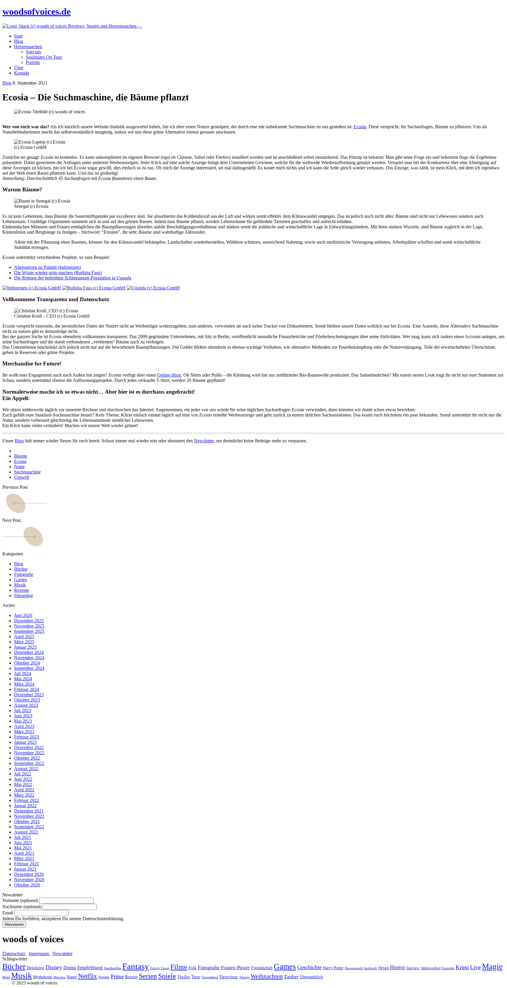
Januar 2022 (25, 805)
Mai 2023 (23, 721)
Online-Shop (169, 374)
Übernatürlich (311, 977)
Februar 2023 (26, 736)
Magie (492, 966)
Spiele (167, 976)
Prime (117, 976)
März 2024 (24, 684)
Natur (19, 466)
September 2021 (29, 826)
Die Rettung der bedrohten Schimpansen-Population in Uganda (72, 277)
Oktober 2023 (27, 699)
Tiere (195, 976)
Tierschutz (228, 976)
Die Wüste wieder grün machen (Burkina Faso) (58, 272)
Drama (69, 967)
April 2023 (24, 726)
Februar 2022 (26, 800)
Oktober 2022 (27, 758)
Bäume (20, 455)
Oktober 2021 (27, 821)
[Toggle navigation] (140, 27)
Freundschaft (262, 968)
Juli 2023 (22, 710)
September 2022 (29, 763)
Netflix (87, 976)
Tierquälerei (210, 977)
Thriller (183, 977)
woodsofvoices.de (36, 11)
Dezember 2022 (29, 747)
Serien (148, 976)
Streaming (23, 595)
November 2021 (29, 816)
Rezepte (21, 590)
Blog (6, 82)
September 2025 (29, 631)
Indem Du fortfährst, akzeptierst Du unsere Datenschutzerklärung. (63, 918)
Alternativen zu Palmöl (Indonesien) (47, 267)
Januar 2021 (25, 868)
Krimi (462, 967)
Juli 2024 (22, 673)
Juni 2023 (23, 715)
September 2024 (29, 668)
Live (475, 967)
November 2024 (29, 657)
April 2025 (24, 636)
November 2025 (29, 625)
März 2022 (24, 795)
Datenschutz (14, 953)
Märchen (59, 977)
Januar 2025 (25, 647)
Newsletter (204, 440)
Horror (397, 967)
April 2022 (24, 789)
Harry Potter (333, 968)
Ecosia (360, 126)
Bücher (21, 569)
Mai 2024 (23, 678)
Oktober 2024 (27, 662)
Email (7, 912)
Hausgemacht (354, 968)
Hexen (383, 968)
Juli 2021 (22, 837)
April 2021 (24, 853)
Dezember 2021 (29, 810)
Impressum (39, 953)
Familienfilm (112, 968)
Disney (53, 967)
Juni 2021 (23, 842)
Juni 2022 (23, 779)
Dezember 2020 (29, 874)
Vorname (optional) (20, 900)
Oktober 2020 (27, 884)
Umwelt (21, 477)
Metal (6, 977)
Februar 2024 (26, 689)
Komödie (448, 968)
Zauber (291, 976)
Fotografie (23, 574)
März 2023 (24, 731)
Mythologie (42, 977)
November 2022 (29, 752)
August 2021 (26, 831)
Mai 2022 (23, 784)
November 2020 (29, 879)
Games (20, 579)
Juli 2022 (22, 773)
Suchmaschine (27, 471)
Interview (413, 968)
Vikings (244, 977)
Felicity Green (159, 968)
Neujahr (103, 977)
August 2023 (26, 705)
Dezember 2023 (29, 694)
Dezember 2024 (29, 652)
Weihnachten (267, 976)
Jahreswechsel (431, 968)
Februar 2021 (26, 863)
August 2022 (26, 768)
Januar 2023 (25, 742)
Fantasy (135, 966)
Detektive (35, 967)
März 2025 (24, 641)
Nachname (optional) (21, 906)
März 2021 (24, 858)
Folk (192, 967)
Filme (178, 967)
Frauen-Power (235, 967)
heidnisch (370, 968)
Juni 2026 (23, 615)
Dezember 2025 (29, 620)
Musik (20, 584)
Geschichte (309, 967)
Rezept (131, 976)
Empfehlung (90, 967)
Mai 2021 (23, 847)
